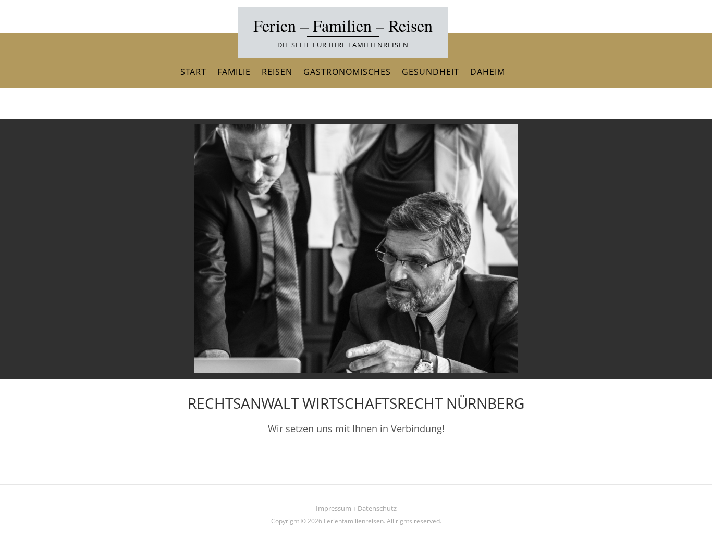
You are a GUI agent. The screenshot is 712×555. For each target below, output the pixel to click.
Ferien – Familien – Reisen (343, 25)
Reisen (277, 72)
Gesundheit (430, 72)
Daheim (487, 72)
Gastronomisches (347, 72)
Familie (234, 72)
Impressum (333, 508)
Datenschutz (377, 508)
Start (193, 72)
